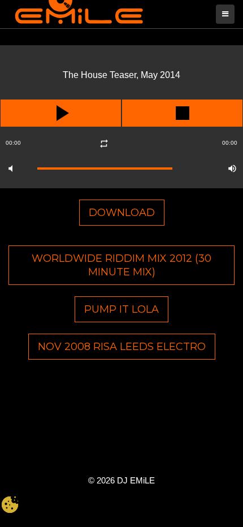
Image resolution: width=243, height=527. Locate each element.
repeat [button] (104, 144)
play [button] (61, 113)
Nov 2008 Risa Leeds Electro (122, 346)
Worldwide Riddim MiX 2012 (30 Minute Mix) (121, 265)
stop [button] (182, 113)
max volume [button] (232, 168)
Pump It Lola (121, 309)
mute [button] (11, 168)
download (122, 212)
